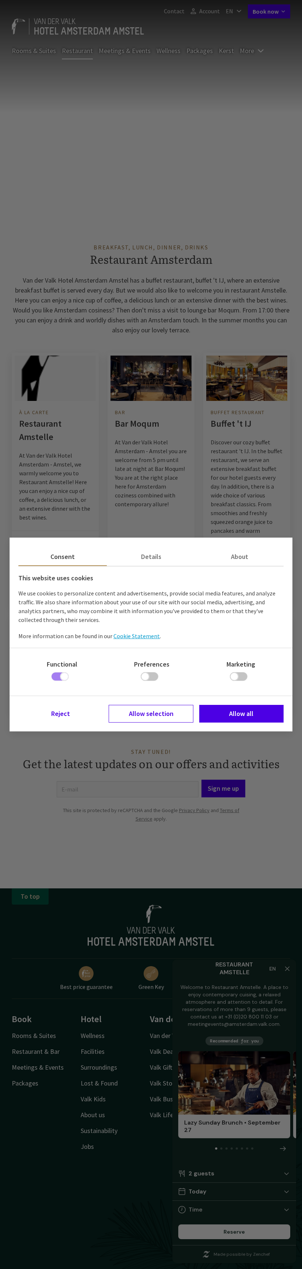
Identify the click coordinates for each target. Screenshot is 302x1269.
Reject (60, 713)
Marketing (240, 664)
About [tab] (239, 556)
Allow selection (151, 713)
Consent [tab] (62, 556)
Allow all (241, 713)
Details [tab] (151, 556)
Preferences (151, 664)
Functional (62, 664)
